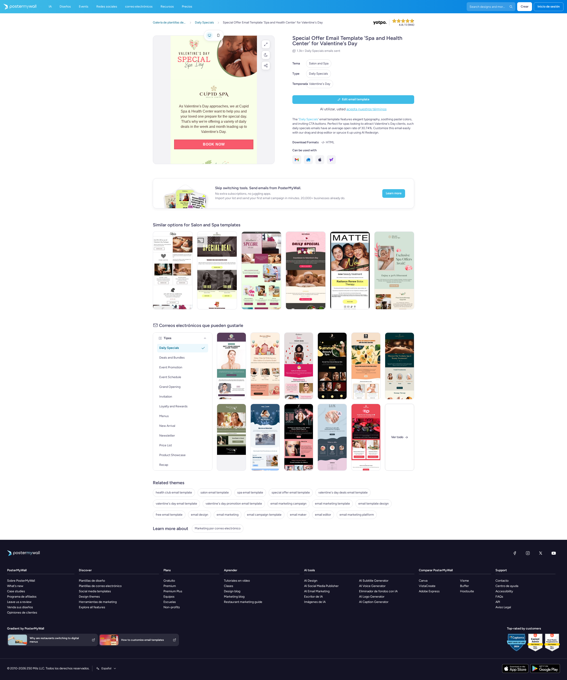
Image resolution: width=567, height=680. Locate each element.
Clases (228, 586)
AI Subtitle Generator (373, 581)
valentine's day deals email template (343, 492)
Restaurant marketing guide (243, 602)
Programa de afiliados (22, 596)
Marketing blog (234, 596)
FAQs (499, 596)
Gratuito (169, 581)
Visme (464, 581)
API (497, 602)
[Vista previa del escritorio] (209, 35)
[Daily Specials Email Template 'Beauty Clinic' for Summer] (231, 365)
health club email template (174, 492)
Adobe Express (429, 591)
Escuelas (169, 602)
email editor (323, 515)
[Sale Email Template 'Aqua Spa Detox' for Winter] (265, 437)
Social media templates (95, 591)
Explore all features (92, 607)
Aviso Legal (503, 607)
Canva (423, 581)
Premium (169, 586)
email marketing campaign (288, 503)
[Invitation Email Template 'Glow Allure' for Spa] (298, 437)
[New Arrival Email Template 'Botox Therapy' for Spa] (350, 270)
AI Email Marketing (317, 591)
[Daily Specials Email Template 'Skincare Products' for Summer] (366, 365)
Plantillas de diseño (92, 581)
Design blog (232, 591)
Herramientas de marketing (98, 602)
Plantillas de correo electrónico (100, 586)
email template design (373, 503)
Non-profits (171, 607)
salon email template (214, 492)
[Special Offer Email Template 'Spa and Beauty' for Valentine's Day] (306, 270)
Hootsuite (467, 591)
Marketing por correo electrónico (218, 528)
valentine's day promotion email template (234, 503)
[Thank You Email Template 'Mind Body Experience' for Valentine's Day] (366, 437)
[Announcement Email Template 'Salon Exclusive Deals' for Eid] (265, 365)
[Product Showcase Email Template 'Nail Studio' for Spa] (332, 437)
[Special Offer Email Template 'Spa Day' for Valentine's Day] (261, 270)
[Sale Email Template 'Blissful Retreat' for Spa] (394, 270)
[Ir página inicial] (18, 6)
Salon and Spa (318, 63)
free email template (169, 515)
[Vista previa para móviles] (218, 35)
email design (199, 515)
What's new (15, 586)
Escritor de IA (313, 596)
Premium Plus (172, 591)
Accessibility (504, 591)
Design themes (89, 596)
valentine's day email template (176, 503)
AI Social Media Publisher (321, 586)
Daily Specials (318, 74)
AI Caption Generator (373, 602)
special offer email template (291, 492)
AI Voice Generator (372, 586)
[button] (265, 44)
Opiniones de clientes (22, 612)
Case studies (16, 591)
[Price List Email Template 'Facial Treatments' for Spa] (399, 365)
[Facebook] (514, 553)
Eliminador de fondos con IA (378, 591)
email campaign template (264, 515)
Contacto (502, 581)
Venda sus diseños (20, 607)
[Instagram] (527, 553)
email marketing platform (357, 515)
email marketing (228, 515)
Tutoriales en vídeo (237, 581)
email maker (298, 515)
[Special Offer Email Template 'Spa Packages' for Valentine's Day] (217, 270)
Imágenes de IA (315, 602)
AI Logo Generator (371, 596)
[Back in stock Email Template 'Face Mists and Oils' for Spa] (231, 437)
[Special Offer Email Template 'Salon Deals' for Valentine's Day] (173, 270)
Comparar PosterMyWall (436, 570)
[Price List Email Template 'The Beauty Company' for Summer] (332, 365)
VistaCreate (427, 586)
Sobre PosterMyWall (21, 581)
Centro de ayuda (506, 586)
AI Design (310, 581)
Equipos (169, 596)
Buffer (464, 586)
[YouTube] (553, 553)
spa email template (250, 492)
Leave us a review (19, 602)
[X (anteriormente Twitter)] (540, 553)
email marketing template (332, 503)
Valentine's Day (319, 84)
